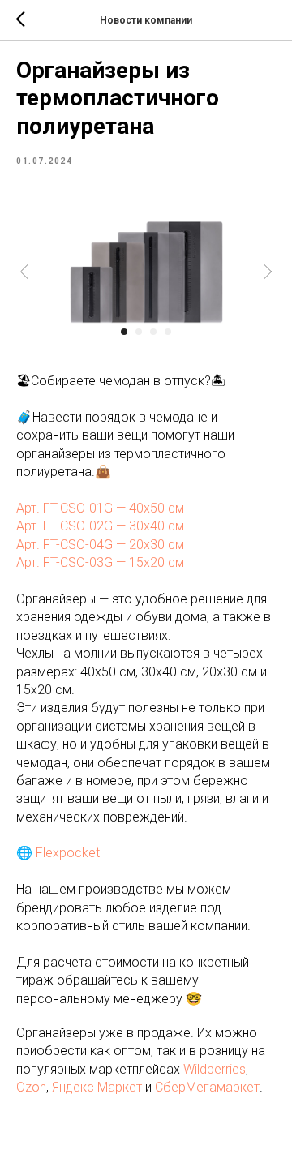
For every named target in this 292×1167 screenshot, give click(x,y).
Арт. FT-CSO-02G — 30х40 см (100, 526)
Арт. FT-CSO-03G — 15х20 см (100, 562)
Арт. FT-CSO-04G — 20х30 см (100, 544)
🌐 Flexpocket (58, 852)
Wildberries (214, 1069)
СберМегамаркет (207, 1087)
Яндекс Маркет (97, 1087)
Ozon (31, 1087)
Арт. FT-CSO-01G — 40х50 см (100, 508)
